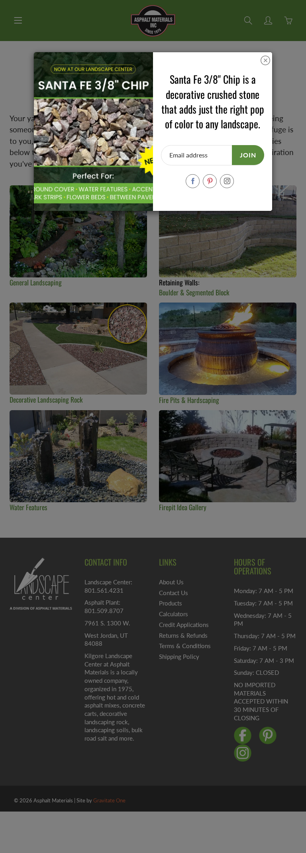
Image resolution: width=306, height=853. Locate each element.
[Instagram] (227, 181)
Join (248, 155)
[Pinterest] (210, 181)
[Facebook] (193, 181)
